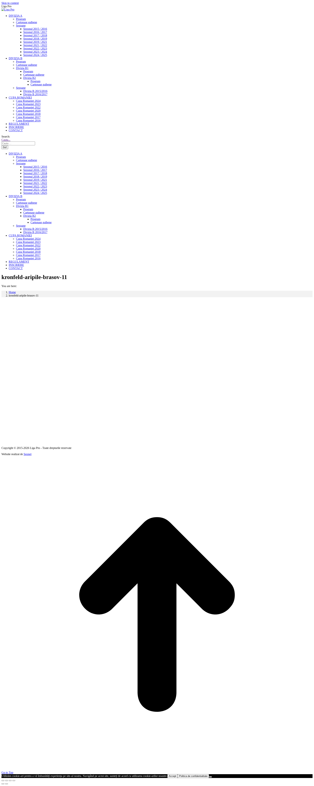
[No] (210, 776)
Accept (172, 776)
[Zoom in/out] (13, 780)
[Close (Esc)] (2, 780)
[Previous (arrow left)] (2, 783)
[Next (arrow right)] (6, 783)
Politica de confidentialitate (193, 776)
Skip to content (10, 3)
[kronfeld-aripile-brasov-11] (110, 444)
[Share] (6, 780)
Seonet (27, 454)
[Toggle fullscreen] (10, 780)
